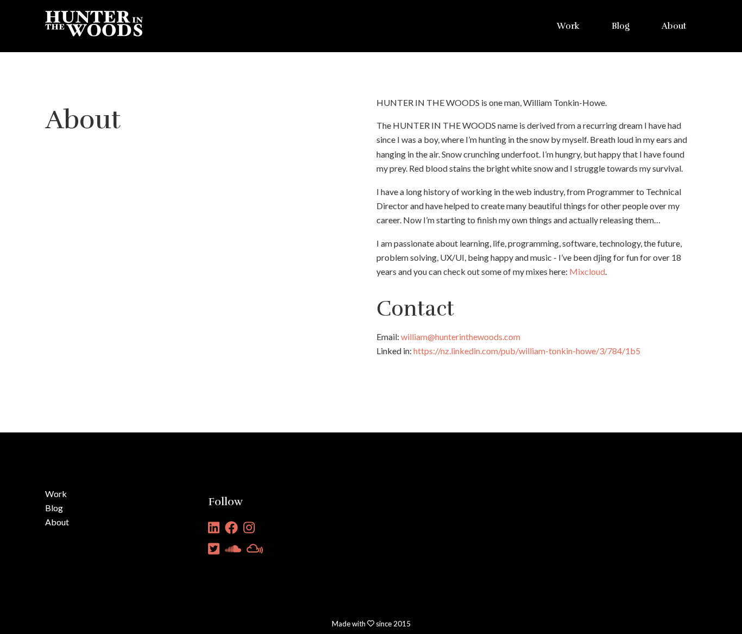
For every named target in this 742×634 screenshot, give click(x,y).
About (674, 26)
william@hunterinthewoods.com (460, 336)
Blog (621, 26)
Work (568, 26)
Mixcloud (587, 271)
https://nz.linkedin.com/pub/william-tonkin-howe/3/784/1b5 (526, 351)
